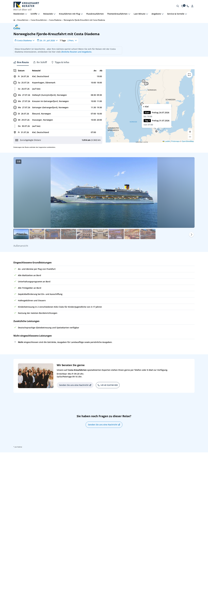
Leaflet (167, 141)
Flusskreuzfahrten (95, 13)
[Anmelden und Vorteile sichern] (192, 6)
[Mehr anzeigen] (26, 14)
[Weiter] (191, 234)
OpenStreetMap (188, 141)
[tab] (21, 62)
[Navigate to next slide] (189, 192)
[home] (14, 20)
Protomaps (175, 141)
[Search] (178, 6)
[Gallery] (104, 192)
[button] (156, 131)
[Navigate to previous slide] (18, 192)
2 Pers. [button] (70, 40)
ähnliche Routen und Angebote (76, 51)
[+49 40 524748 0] (188, 6)
